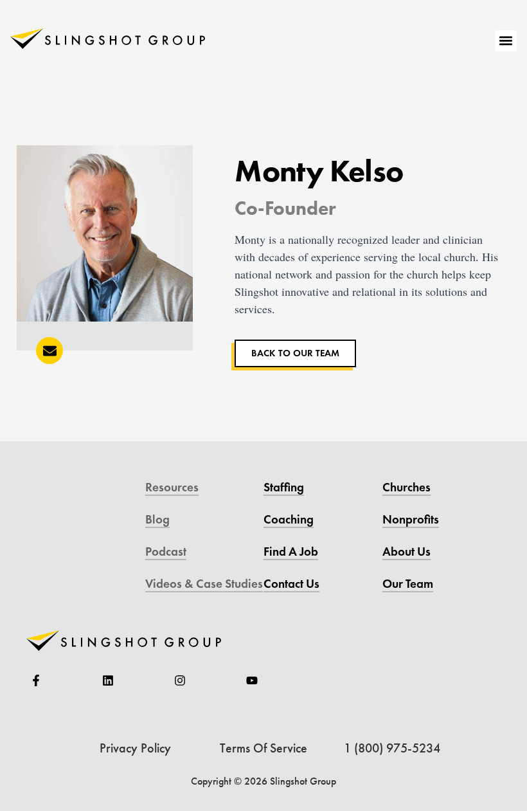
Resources (172, 487)
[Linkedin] (108, 680)
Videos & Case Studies (204, 583)
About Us (406, 551)
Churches (406, 487)
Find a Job (291, 551)
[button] (506, 40)
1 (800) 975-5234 (392, 748)
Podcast (165, 551)
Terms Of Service (263, 748)
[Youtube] (252, 680)
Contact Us (291, 583)
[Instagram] (180, 680)
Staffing (284, 487)
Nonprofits (410, 519)
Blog (157, 519)
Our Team (407, 583)
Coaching (289, 519)
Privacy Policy (135, 748)
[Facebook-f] (36, 680)
